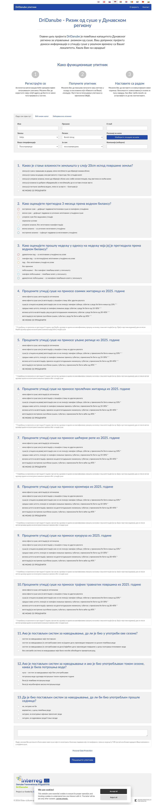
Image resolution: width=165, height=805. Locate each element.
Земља (20, 133)
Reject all (113, 797)
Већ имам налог (42, 116)
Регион (65, 133)
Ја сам (64, 142)
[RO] (132, 2)
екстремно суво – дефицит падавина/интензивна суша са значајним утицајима (55, 209)
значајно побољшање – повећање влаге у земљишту (44, 274)
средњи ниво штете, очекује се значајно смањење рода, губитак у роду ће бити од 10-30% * (61, 308)
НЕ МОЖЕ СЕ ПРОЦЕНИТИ (34, 191)
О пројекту (134, 7)
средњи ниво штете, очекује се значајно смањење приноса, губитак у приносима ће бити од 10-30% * (65, 357)
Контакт (146, 7)
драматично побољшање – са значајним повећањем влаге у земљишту (52, 278)
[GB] (98, 2)
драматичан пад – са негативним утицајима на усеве (44, 254)
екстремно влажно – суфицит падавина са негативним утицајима (49, 233)
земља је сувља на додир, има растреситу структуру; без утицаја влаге (52, 175)
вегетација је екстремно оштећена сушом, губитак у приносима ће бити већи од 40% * (59, 365)
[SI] (109, 2)
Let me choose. (62, 799)
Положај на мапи (114, 133)
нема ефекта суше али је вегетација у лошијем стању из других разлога (52, 349)
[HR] (126, 2)
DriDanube (74, 36)
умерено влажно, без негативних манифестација (42, 225)
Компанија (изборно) (116, 142)
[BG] (148, 2)
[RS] (115, 2)
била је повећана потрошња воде (36, 680)
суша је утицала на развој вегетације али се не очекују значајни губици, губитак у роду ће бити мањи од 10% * (69, 304)
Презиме (66, 124)
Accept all (113, 791)
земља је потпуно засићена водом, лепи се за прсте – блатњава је (50, 187)
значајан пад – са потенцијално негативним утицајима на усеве (48, 258)
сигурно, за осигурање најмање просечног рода (42, 714)
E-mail (109, 124)
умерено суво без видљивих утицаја (37, 217)
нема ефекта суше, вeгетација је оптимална (40, 345)
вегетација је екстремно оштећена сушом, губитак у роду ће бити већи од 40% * (57, 316)
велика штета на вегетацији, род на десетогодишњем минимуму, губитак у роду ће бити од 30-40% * (66, 312)
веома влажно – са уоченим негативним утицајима (43, 229)
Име (19, 124)
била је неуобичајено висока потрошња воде (41, 684)
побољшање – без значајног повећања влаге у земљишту (46, 270)
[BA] (137, 2)
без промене (27, 266)
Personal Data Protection (82, 751)
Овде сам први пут (23, 116)
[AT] (104, 2)
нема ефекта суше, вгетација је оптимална (40, 590)
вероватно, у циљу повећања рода (36, 710)
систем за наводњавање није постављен (39, 639)
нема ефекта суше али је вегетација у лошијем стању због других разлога (53, 300)
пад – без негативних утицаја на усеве (38, 262)
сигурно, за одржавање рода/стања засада (39, 718)
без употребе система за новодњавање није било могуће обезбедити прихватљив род (58, 651)
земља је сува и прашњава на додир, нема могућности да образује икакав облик (56, 171)
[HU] (120, 2)
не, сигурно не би (29, 706)
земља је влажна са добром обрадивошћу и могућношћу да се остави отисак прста (57, 183)
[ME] (143, 2)
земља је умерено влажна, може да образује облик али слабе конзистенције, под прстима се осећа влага (66, 179)
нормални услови (29, 221)
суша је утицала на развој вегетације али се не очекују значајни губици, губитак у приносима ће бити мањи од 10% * (72, 353)
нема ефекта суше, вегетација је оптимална (40, 297)
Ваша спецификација (26, 142)
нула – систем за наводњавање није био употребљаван (45, 673)
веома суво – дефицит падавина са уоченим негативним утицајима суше (52, 213)
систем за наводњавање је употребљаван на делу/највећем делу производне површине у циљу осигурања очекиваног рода (74, 647)
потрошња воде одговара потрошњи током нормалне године (48, 676)
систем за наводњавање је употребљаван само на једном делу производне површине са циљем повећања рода (68, 643)
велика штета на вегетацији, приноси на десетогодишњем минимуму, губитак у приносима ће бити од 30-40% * (70, 361)
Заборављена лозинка (62, 116)
